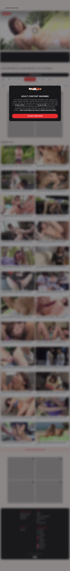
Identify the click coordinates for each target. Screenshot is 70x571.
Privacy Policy (19, 105)
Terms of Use (41, 105)
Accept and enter (35, 116)
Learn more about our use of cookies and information (38, 110)
